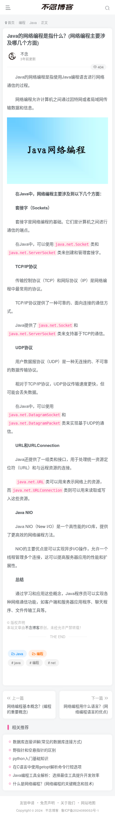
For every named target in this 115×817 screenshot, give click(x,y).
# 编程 (34, 662)
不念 (24, 53)
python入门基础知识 (30, 758)
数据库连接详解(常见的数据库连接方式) (47, 741)
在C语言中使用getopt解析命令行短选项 (47, 766)
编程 (22, 22)
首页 (11, 22)
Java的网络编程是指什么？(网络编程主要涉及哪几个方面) (56, 39)
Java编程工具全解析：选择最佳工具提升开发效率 (56, 775)
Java (33, 22)
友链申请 (27, 802)
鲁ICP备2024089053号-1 (80, 810)
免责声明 (47, 802)
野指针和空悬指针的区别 (34, 750)
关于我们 (68, 802)
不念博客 (32, 627)
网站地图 (88, 802)
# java (16, 662)
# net (52, 662)
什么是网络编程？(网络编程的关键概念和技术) (53, 783)
